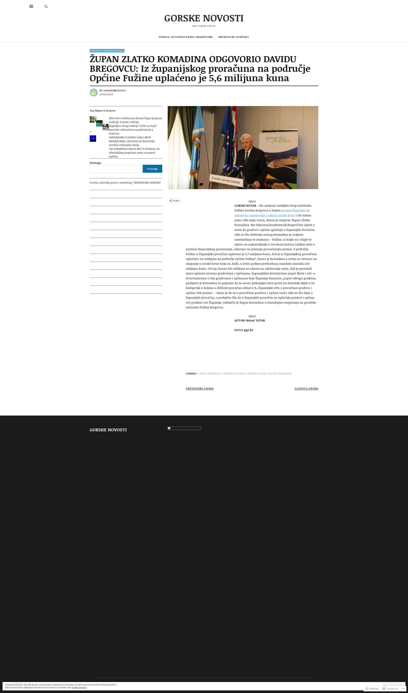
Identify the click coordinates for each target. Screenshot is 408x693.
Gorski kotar (257, 373)
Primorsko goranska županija (107, 50)
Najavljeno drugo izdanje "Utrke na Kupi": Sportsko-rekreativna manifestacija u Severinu (133, 129)
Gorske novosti (234, 373)
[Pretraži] (46, 6)
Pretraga (95, 163)
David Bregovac (210, 373)
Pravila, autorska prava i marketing (186, 36)
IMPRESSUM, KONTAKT (233, 36)
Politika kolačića (79, 687)
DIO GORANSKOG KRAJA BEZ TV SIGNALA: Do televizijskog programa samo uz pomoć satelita (134, 152)
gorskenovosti (114, 90)
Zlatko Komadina (280, 373)
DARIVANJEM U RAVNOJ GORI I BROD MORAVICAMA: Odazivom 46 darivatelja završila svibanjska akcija (132, 141)
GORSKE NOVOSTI (204, 17)
